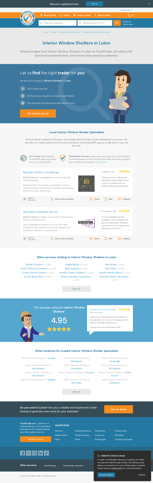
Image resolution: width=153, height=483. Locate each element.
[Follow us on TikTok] (46, 453)
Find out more (101, 162)
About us (59, 430)
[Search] (117, 23)
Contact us (99, 435)
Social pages (100, 439)
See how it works (35, 439)
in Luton (38, 264)
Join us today (118, 409)
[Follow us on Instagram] (34, 453)
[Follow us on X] (28, 453)
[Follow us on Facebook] (22, 453)
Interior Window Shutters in (38, 357)
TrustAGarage (50, 465)
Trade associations (83, 430)
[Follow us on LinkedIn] (40, 453)
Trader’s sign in (126, 10)
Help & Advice (61, 435)
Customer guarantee (124, 439)
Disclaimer (119, 435)
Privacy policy (121, 430)
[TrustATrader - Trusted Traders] (27, 14)
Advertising (100, 430)
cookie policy (117, 468)
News (57, 439)
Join (94, 3)
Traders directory (82, 435)
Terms (77, 439)
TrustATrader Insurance (73, 465)
